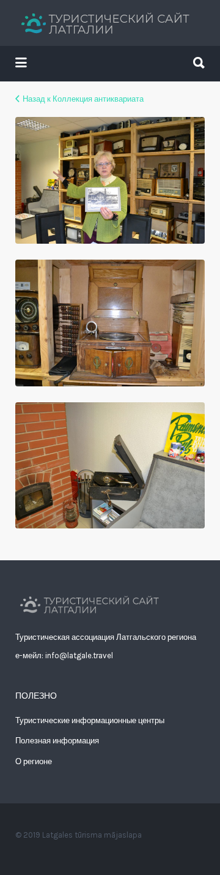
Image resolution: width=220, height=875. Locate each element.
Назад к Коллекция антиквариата (83, 98)
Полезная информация (57, 740)
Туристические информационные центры (89, 720)
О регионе (33, 761)
